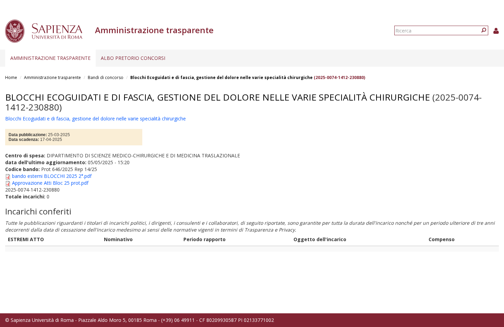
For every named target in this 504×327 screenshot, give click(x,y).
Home (11, 77)
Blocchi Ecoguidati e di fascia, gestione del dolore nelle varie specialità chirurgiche (222, 77)
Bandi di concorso (105, 77)
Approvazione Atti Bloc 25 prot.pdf (50, 183)
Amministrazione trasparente (50, 58)
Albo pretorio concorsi (133, 58)
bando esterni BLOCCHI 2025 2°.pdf (52, 176)
